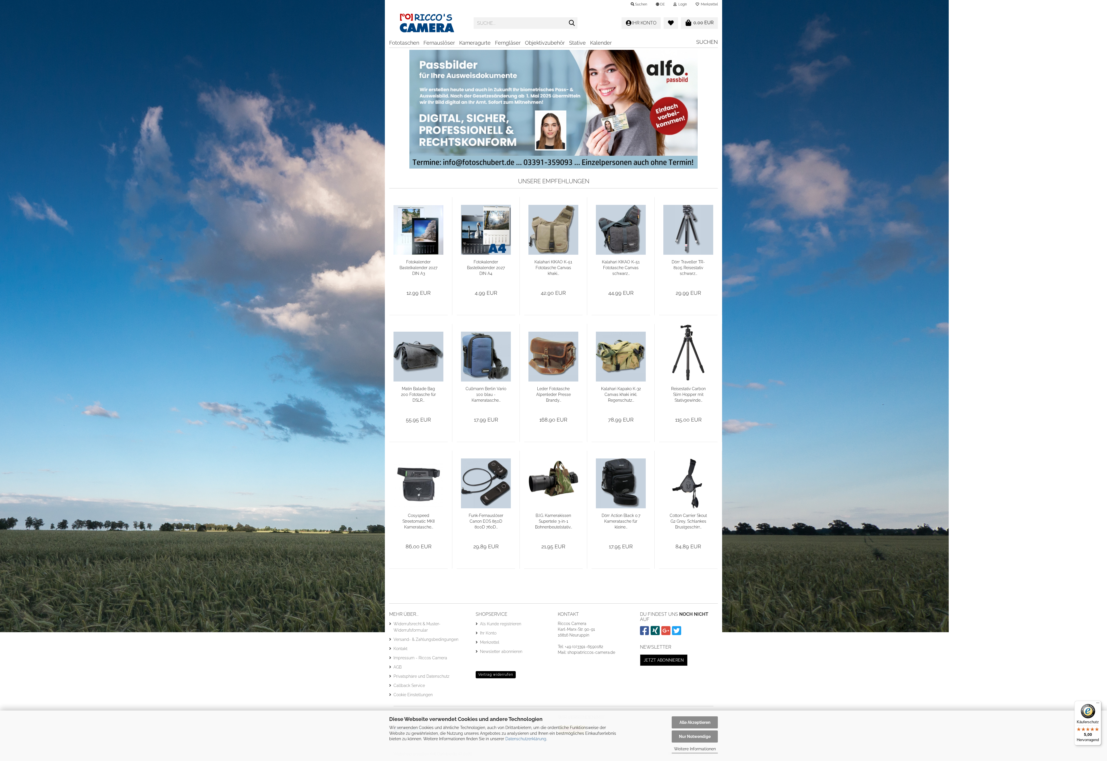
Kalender (601, 43)
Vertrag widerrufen (495, 675)
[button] (660, 4)
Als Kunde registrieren (500, 624)
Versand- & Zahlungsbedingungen (426, 639)
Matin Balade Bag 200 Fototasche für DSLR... (418, 394)
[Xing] (656, 633)
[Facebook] (645, 633)
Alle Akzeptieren (694, 722)
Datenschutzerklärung (525, 739)
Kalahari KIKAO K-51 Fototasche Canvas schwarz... (621, 268)
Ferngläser (508, 43)
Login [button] (682, 4)
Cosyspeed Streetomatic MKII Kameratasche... (418, 521)
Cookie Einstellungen (413, 694)
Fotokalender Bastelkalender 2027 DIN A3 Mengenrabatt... (418, 268)
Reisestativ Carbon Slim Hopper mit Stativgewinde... (688, 394)
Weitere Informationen (695, 749)
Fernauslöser (439, 43)
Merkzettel (708, 4)
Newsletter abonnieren (501, 651)
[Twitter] (677, 633)
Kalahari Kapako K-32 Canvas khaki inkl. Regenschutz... (621, 394)
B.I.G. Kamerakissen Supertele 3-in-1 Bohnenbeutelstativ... (553, 521)
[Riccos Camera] (427, 23)
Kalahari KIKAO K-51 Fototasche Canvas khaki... (553, 268)
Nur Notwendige (695, 736)
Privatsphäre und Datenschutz (421, 676)
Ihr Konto (488, 633)
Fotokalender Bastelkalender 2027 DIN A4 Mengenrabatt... (486, 268)
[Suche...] (571, 23)
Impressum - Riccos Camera (420, 658)
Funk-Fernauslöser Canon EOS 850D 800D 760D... (486, 521)
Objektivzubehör (545, 43)
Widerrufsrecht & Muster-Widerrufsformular (417, 627)
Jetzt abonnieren (664, 660)
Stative (577, 43)
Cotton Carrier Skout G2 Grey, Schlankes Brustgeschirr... (688, 521)
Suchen (707, 42)
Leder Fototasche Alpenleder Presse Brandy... (553, 394)
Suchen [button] (640, 4)
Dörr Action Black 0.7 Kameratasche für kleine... (621, 521)
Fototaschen (404, 43)
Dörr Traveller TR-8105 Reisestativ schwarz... (688, 268)
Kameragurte (475, 43)
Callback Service (409, 685)
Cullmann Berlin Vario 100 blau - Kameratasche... (486, 394)
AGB (398, 667)
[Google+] (666, 633)
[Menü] (1097, 704)
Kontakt (400, 648)
